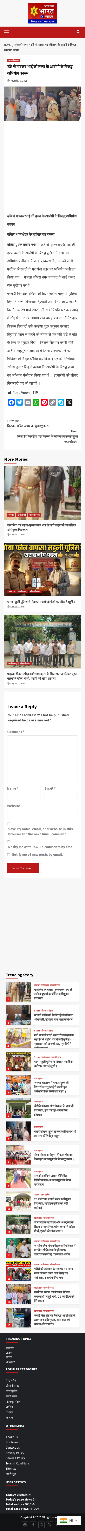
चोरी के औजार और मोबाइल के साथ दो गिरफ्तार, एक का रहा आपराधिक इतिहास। (53, 1110)
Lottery (10, 1362)
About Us (12, 1437)
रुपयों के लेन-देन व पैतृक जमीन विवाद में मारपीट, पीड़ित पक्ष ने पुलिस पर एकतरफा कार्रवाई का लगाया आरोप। (55, 1250)
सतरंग (9, 1357)
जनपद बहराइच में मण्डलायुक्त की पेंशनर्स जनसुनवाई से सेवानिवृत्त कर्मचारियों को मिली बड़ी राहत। (51, 1087)
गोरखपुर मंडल (47, 1011)
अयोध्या (9, 1407)
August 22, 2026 (17, 534)
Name (12, 788)
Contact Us (13, 1447)
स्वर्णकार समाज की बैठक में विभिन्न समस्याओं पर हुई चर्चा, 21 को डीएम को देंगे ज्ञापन (54, 1296)
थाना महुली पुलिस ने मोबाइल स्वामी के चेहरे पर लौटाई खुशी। (41, 602)
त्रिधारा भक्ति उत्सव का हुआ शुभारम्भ (28, 423)
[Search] (78, 31)
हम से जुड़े (11, 1474)
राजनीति (10, 1348)
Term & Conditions (18, 1463)
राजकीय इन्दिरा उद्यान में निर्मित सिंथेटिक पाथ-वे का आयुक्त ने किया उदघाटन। (52, 1180)
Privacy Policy (15, 1453)
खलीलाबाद (22, 514)
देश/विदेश (11, 1380)
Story (11, 591)
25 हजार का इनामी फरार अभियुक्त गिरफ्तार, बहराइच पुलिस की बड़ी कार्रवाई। (52, 1203)
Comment (15, 732)
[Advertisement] (42, 168)
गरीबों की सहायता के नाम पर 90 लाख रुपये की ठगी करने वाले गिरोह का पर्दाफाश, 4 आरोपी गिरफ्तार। (53, 1273)
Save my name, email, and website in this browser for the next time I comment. (40, 831)
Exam (9, 1352)
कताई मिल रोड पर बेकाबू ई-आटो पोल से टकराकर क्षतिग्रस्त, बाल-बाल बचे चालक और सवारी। (54, 1319)
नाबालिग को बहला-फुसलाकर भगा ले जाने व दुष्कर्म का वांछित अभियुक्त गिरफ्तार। (53, 994)
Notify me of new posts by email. (37, 855)
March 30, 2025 (19, 80)
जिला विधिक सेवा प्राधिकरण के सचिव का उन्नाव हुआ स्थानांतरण (47, 436)
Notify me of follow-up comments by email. (41, 847)
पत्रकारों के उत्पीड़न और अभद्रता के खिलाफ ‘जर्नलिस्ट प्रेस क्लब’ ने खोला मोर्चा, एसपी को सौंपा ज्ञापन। (54, 1226)
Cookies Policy (15, 1458)
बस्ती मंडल (11, 1396)
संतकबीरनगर (13, 60)
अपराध (11, 514)
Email (50, 788)
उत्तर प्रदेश (38, 1078)
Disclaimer (13, 1442)
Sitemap (11, 1468)
